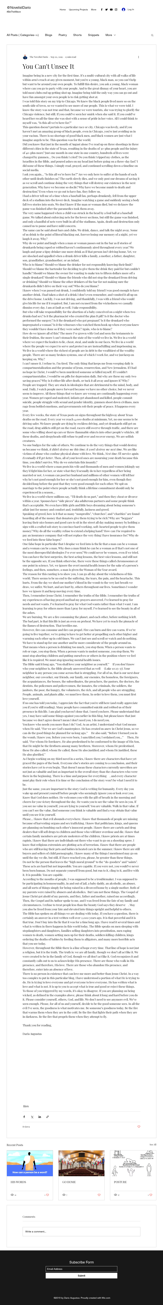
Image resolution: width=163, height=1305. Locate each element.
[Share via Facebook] (24, 1116)
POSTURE (120, 1182)
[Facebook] (101, 9)
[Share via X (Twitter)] (31, 1116)
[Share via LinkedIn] (39, 1116)
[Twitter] (106, 9)
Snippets (93, 35)
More (109, 35)
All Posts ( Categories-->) (23, 35)
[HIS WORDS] (30, 1163)
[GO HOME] (82, 1163)
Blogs (48, 35)
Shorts (77, 35)
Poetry (63, 35)
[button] (152, 35)
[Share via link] (47, 1116)
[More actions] (138, 57)
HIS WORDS (18, 1182)
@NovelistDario (19, 8)
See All (153, 1144)
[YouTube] (111, 9)
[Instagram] (116, 9)
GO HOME (69, 1182)
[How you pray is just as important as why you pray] (133, 1163)
